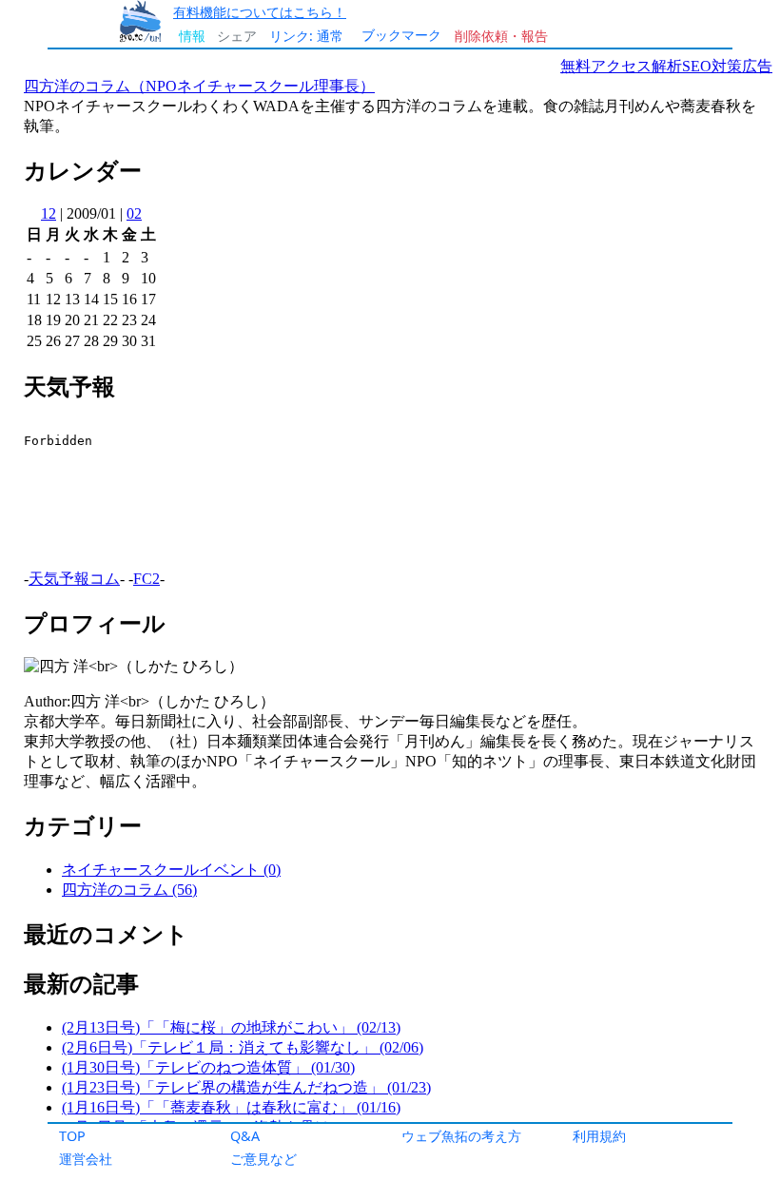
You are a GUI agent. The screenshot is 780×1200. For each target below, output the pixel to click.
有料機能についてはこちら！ (259, 12)
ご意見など (263, 1159)
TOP (72, 1136)
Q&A (245, 1136)
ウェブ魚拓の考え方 (461, 1136)
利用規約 (599, 1136)
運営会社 (85, 1159)
